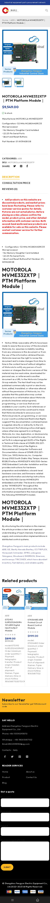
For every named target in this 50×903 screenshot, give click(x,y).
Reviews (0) (10, 189)
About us (30, 771)
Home (5, 20)
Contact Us (31, 777)
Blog (4, 782)
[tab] (11, 177)
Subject (4, 826)
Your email (6, 811)
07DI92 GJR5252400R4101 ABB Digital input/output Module (13, 625)
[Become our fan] (5, 756)
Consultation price (16, 183)
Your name (6, 797)
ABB (12, 20)
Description (11, 176)
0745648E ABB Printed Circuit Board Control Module (35, 623)
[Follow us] (12, 756)
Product (6, 777)
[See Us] (19, 756)
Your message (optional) (13, 840)
